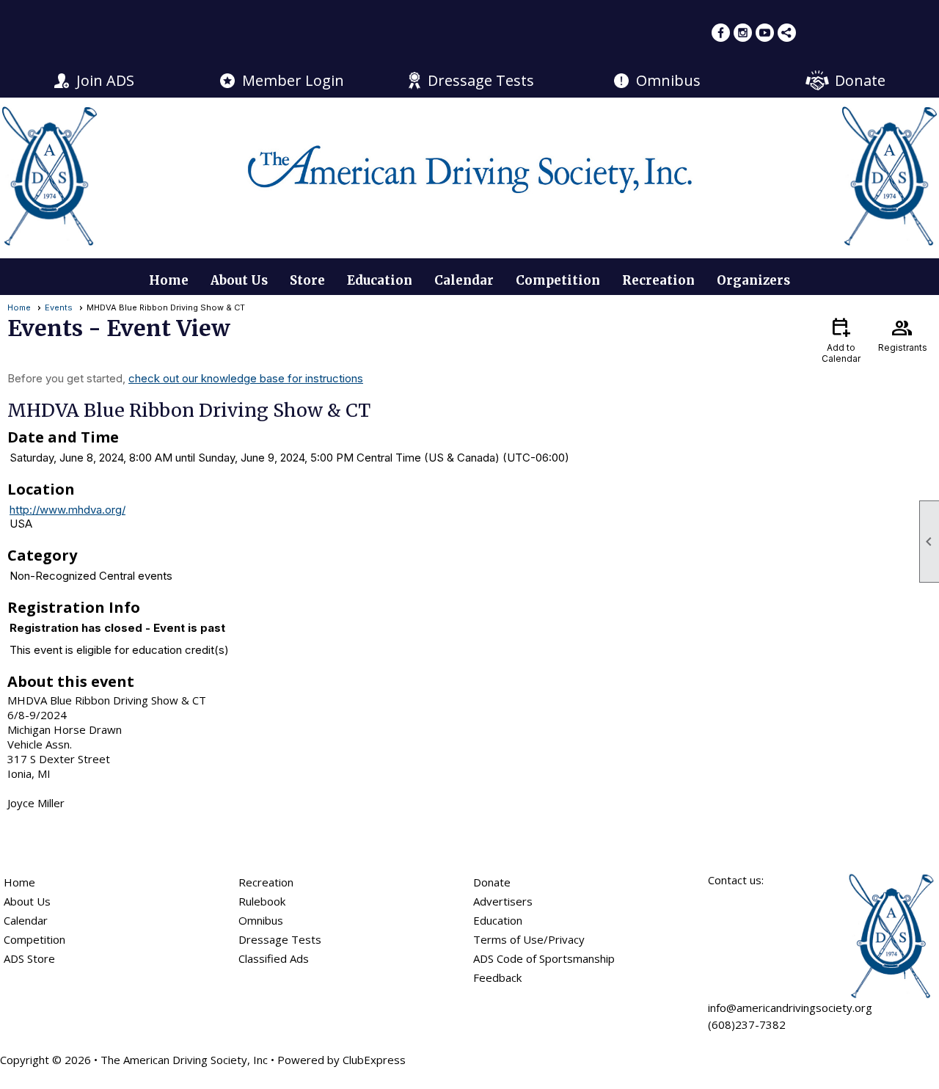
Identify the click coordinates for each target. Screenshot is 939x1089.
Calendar (464, 280)
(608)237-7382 (747, 1024)
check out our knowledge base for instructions (245, 378)
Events (59, 307)
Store (307, 280)
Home (169, 280)
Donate (860, 80)
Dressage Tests (481, 80)
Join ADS (105, 80)
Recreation (658, 280)
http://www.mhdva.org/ (67, 510)
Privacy (566, 939)
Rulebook (261, 901)
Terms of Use (508, 939)
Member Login (293, 80)
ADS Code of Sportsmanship (544, 958)
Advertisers (503, 901)
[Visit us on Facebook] (721, 32)
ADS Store (29, 958)
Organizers (753, 280)
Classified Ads (273, 958)
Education (379, 280)
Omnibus (668, 80)
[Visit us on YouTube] (765, 32)
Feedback (497, 977)
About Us (239, 280)
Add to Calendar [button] (841, 339)
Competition (558, 280)
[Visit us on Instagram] (743, 32)
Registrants (902, 334)
